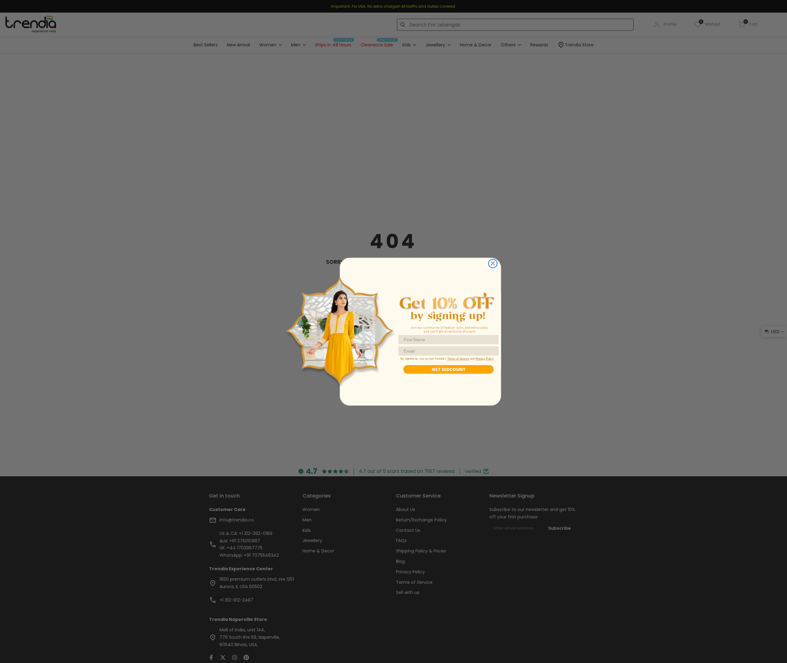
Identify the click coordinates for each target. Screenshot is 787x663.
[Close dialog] (492, 263)
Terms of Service (458, 358)
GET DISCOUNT (449, 369)
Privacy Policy (485, 358)
